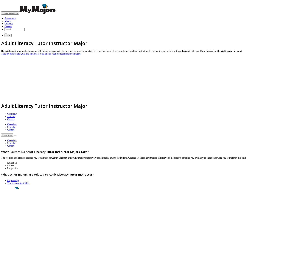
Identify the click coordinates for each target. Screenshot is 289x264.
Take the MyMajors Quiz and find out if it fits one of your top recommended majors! (41, 53)
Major (8, 198)
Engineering (13, 180)
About (5, 222)
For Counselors (8, 231)
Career (9, 211)
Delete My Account (10, 239)
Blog (3, 242)
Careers (8, 26)
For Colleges (7, 234)
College (9, 205)
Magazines (6, 237)
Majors (8, 21)
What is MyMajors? (10, 229)
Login (8, 35)
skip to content (282, 2)
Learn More (7, 135)
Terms (4, 260)
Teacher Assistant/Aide (18, 183)
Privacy (12, 260)
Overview (12, 113)
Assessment (10, 18)
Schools (11, 116)
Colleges (9, 23)
